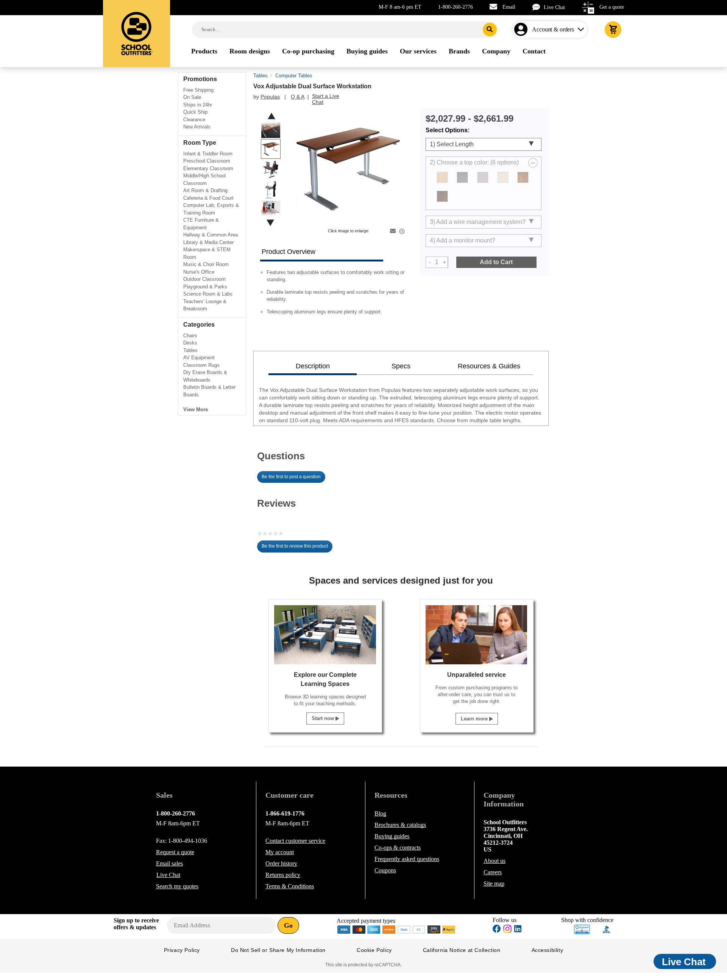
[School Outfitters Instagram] (507, 931)
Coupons (385, 870)
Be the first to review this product (297, 548)
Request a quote (175, 852)
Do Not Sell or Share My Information (278, 950)
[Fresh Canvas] (503, 177)
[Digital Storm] (462, 177)
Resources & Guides (489, 366)
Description (313, 366)
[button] (582, 929)
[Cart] (613, 29)
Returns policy (282, 875)
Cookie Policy (374, 950)
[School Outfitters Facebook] (497, 930)
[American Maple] (442, 177)
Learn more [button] (475, 719)
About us (494, 861)
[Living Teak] (523, 177)
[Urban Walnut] (442, 196)
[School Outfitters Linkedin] (517, 930)
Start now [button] (323, 718)
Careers (493, 872)
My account (279, 852)
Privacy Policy (182, 950)
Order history (281, 863)
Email (508, 7)
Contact (295, 841)
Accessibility (547, 950)
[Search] (490, 29)
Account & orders (553, 29)
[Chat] (538, 7)
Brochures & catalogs (400, 825)
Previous (271, 116)
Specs (401, 366)
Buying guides (391, 836)
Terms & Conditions (289, 886)
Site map (494, 883)
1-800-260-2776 (455, 7)
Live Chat (554, 7)
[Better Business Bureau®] (606, 928)
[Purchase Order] (419, 929)
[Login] (522, 29)
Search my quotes (177, 886)
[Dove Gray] (482, 177)
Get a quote (611, 7)
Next (270, 222)
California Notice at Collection (462, 950)
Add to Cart (496, 262)
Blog (380, 813)
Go (288, 925)
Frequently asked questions (406, 859)
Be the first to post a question (291, 476)
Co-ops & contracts (397, 847)
